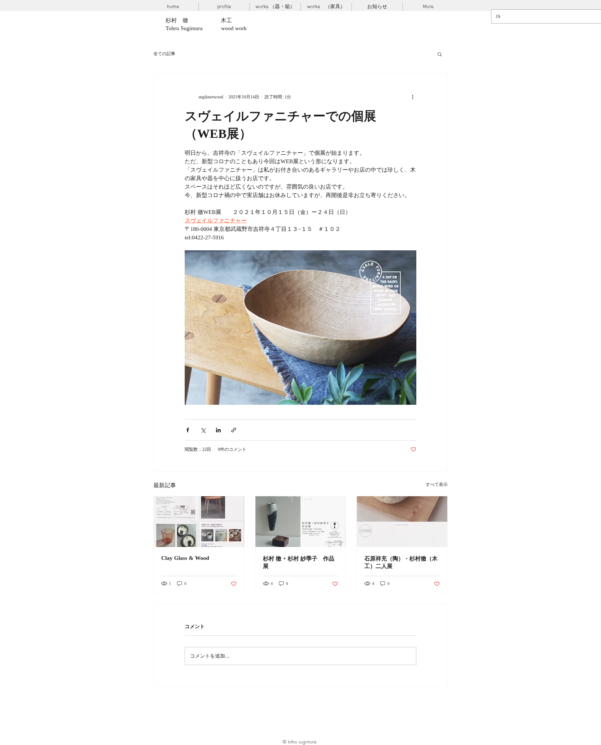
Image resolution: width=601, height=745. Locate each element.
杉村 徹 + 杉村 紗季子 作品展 (298, 562)
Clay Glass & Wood (185, 558)
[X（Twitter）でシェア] (203, 430)
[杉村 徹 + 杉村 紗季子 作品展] (300, 521)
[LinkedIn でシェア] (218, 430)
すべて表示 (437, 484)
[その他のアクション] (412, 97)
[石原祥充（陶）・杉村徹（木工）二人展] (402, 521)
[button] (440, 53)
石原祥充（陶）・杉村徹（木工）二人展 (401, 562)
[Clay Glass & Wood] (199, 521)
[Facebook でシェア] (188, 430)
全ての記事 (164, 53)
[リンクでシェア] (234, 430)
